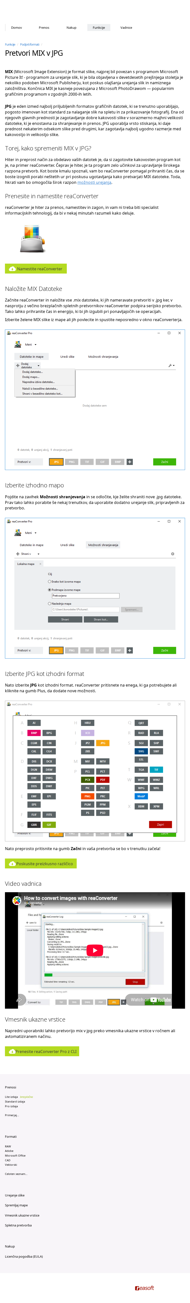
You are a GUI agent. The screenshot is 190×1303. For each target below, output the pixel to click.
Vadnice (126, 27)
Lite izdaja (19, 1097)
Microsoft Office (15, 1155)
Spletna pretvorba (18, 1225)
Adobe (9, 1151)
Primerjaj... (12, 1115)
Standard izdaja (15, 1101)
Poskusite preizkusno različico (44, 863)
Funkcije (99, 27)
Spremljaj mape (16, 1205)
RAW (8, 1146)
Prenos (44, 27)
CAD (7, 1160)
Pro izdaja (11, 1106)
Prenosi (10, 1087)
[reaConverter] (26, 12)
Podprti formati (29, 44)
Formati (11, 1136)
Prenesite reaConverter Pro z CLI (45, 1051)
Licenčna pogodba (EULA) (24, 1256)
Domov (16, 27)
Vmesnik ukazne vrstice (22, 1215)
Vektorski (11, 1164)
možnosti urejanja (94, 182)
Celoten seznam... (16, 1174)
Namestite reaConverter (39, 269)
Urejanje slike (14, 1195)
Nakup (71, 27)
